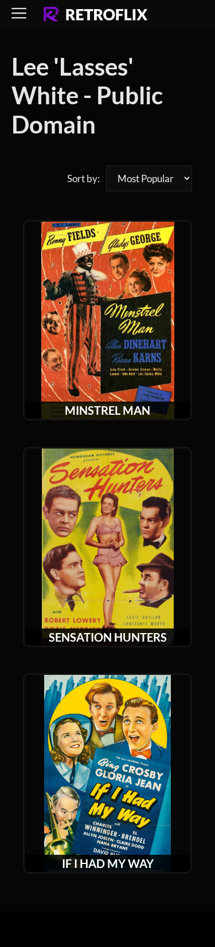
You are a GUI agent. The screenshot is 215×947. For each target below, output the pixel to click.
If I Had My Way (108, 863)
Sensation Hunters (108, 637)
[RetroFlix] (95, 15)
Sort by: (83, 178)
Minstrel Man (107, 410)
